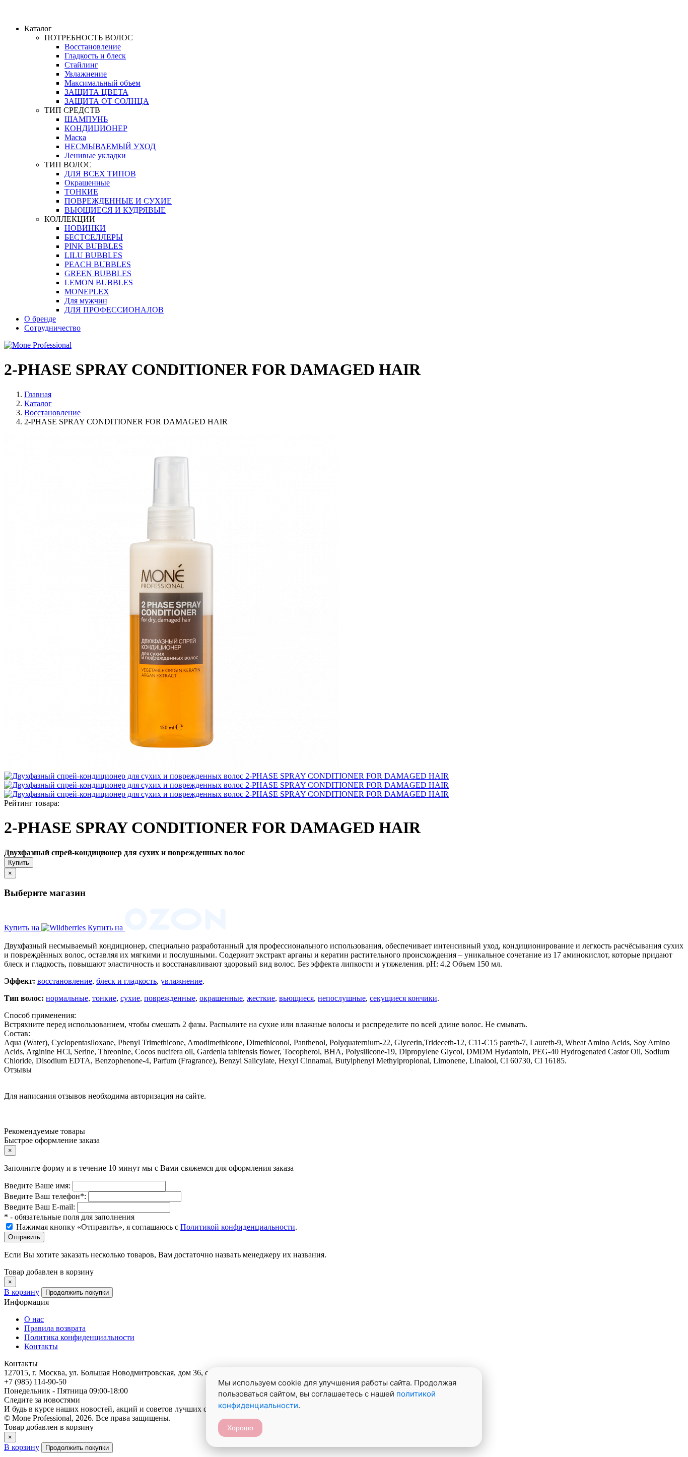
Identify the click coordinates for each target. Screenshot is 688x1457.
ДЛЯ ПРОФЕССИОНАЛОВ (114, 309)
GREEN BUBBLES (97, 273)
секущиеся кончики (403, 998)
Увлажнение (85, 74)
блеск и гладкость (126, 981)
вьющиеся (296, 998)
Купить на (22, 927)
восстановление (64, 981)
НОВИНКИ (85, 228)
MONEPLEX (86, 291)
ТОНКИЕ (81, 191)
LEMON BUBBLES (98, 282)
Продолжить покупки (77, 1292)
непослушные (342, 998)
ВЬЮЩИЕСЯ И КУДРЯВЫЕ (115, 210)
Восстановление (92, 46)
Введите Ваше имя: (38, 1185)
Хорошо (240, 1428)
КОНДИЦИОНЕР (95, 128)
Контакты (41, 1346)
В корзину (21, 1292)
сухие (130, 998)
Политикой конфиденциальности (237, 1227)
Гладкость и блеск (95, 55)
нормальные (67, 998)
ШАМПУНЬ (86, 119)
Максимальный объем (102, 83)
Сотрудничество (52, 328)
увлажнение (181, 981)
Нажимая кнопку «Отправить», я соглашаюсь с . (156, 1227)
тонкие (104, 998)
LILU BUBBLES (93, 255)
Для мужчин (85, 300)
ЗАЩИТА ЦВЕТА (96, 92)
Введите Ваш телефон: (46, 1196)
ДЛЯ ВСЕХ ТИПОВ (100, 173)
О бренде (40, 318)
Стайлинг (81, 64)
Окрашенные (87, 182)
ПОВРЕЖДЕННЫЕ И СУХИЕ (118, 201)
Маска (75, 137)
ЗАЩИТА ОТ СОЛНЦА (106, 101)
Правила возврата (55, 1328)
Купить (18, 862)
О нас (34, 1319)
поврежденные (169, 998)
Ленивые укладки (95, 155)
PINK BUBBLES (93, 246)
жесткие (261, 998)
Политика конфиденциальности (79, 1337)
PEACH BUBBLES (97, 264)
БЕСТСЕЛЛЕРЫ (93, 237)
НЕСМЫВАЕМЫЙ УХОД (110, 146)
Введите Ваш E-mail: (40, 1206)
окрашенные (221, 998)
